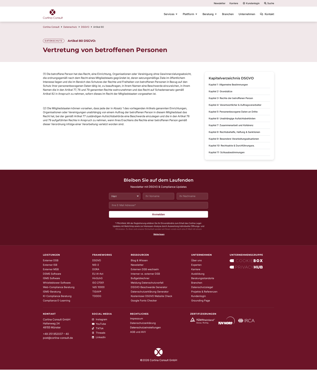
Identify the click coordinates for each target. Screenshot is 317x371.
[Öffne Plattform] (196, 14)
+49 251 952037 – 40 (56, 333)
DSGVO (85, 26)
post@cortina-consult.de (58, 337)
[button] (158, 234)
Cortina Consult (51, 26)
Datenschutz (70, 26)
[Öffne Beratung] (215, 14)
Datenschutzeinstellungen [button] (145, 327)
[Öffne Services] (176, 14)
